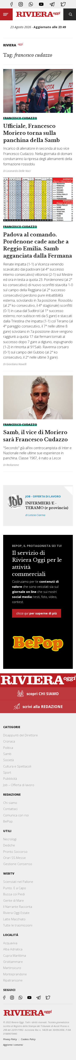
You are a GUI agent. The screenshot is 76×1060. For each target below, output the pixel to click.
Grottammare (13, 961)
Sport (7, 772)
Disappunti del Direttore (20, 735)
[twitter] (63, 4)
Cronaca (9, 741)
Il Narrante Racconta (17, 906)
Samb (7, 754)
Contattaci (10, 809)
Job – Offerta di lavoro (18, 785)
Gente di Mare (13, 900)
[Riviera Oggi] (38, 14)
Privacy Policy (10, 1039)
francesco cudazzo (20, 118)
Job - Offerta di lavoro (43, 496)
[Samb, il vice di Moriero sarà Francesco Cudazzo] (38, 421)
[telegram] (52, 4)
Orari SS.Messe (14, 858)
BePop (8, 821)
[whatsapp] (31, 4)
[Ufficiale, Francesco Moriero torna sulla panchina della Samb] (38, 123)
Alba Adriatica (12, 949)
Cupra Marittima (14, 955)
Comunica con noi (16, 815)
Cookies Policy (28, 1039)
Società (8, 760)
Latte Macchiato (14, 919)
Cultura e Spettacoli (17, 766)
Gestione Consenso (17, 864)
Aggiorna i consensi (13, 1044)
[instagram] (21, 4)
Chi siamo (10, 803)
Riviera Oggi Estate (16, 913)
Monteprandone (15, 974)
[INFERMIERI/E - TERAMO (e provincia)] (38, 506)
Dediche (9, 845)
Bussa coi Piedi (14, 894)
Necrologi (9, 839)
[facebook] (11, 4)
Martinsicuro (12, 968)
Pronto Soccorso (15, 851)
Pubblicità (10, 778)
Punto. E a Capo (14, 888)
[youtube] (41, 4)
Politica (8, 747)
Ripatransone (13, 980)
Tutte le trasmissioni (17, 925)
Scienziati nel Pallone (18, 881)
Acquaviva (10, 943)
